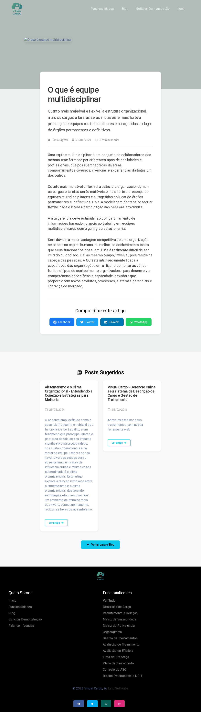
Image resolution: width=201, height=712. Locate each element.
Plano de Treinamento (118, 663)
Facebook (64, 322)
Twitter (89, 322)
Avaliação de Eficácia (118, 651)
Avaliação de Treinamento (121, 644)
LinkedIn (114, 322)
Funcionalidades (102, 9)
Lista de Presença (116, 657)
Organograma (112, 632)
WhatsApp (141, 322)
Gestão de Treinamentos (120, 638)
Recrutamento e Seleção (120, 613)
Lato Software (118, 688)
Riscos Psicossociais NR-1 (123, 676)
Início (12, 600)
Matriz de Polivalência (119, 626)
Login (181, 9)
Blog (125, 9)
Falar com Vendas (21, 626)
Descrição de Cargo (117, 607)
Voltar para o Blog (102, 544)
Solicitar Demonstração (153, 9)
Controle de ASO (115, 669)
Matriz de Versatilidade (119, 619)
